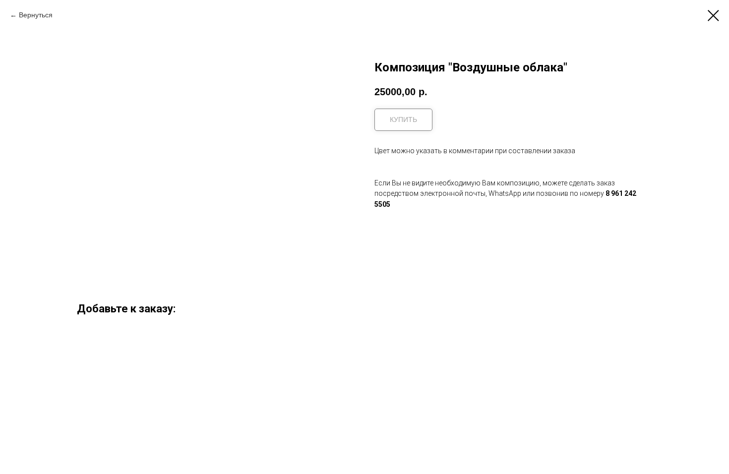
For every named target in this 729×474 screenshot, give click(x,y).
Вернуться (36, 15)
